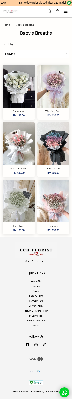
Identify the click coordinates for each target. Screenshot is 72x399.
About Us (36, 281)
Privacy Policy (36, 316)
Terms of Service (20, 392)
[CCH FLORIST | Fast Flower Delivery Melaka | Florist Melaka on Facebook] (27, 346)
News (36, 326)
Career (36, 291)
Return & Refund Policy (36, 311)
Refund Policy (53, 392)
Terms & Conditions (36, 321)
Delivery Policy (36, 306)
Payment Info (36, 301)
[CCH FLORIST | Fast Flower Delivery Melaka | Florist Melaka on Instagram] (36, 346)
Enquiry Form (36, 296)
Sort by (8, 44)
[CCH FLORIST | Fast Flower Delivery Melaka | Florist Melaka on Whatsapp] (44, 346)
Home (6, 25)
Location (36, 286)
